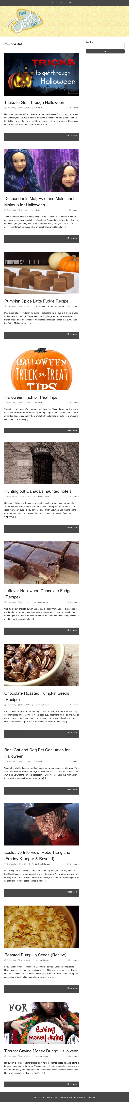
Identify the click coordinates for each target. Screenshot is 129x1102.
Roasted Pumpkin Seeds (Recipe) (35, 955)
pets (23, 788)
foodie (10, 987)
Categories (72, 3)
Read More (72, 135)
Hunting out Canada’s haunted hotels (37, 491)
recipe (18, 333)
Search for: (90, 42)
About (62, 3)
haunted (25, 526)
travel (35, 526)
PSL (10, 333)
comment (75, 210)
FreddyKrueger (14, 890)
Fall (36, 306)
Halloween (38, 107)
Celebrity (38, 864)
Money (45, 1056)
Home (54, 3)
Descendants (14, 237)
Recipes (50, 306)
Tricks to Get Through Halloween (34, 102)
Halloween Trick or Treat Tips (30, 397)
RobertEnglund (44, 890)
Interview (29, 890)
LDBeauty (41, 237)
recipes (20, 987)
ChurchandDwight (16, 134)
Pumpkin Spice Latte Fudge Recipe (36, 301)
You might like (59, 306)
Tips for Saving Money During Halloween (41, 1051)
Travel (46, 496)
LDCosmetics (56, 237)
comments (74, 107)
